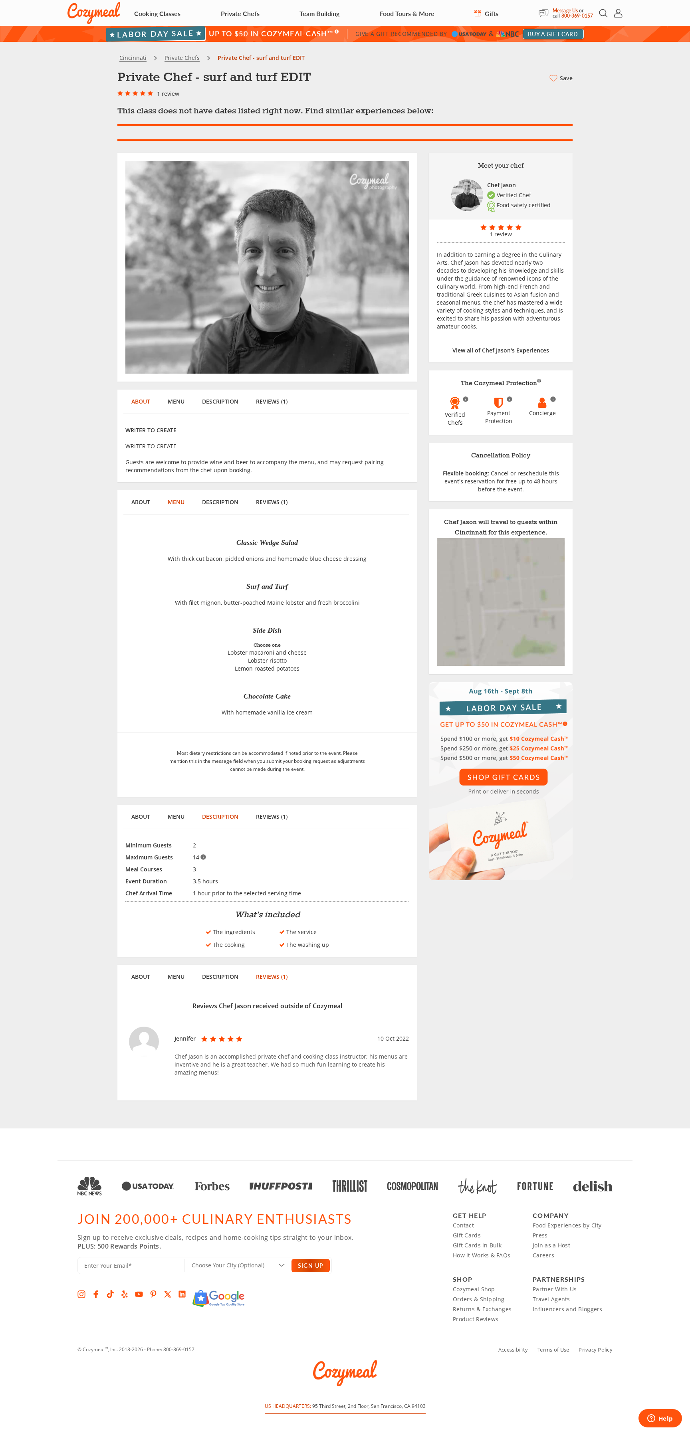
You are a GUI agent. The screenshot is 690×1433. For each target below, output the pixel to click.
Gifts (490, 13)
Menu (176, 401)
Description (220, 401)
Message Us (565, 10)
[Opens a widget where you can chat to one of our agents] (660, 1419)
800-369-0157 (577, 15)
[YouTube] (139, 1294)
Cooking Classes (157, 13)
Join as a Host (551, 1245)
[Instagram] (81, 1294)
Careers (543, 1255)
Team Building (319, 13)
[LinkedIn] (182, 1294)
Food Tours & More (407, 13)
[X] (168, 1294)
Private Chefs (240, 13)
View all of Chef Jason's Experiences (500, 350)
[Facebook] (96, 1294)
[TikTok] (110, 1294)
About (140, 401)
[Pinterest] (153, 1294)
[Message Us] (546, 13)
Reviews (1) (272, 401)
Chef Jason (501, 185)
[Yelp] (125, 1294)
